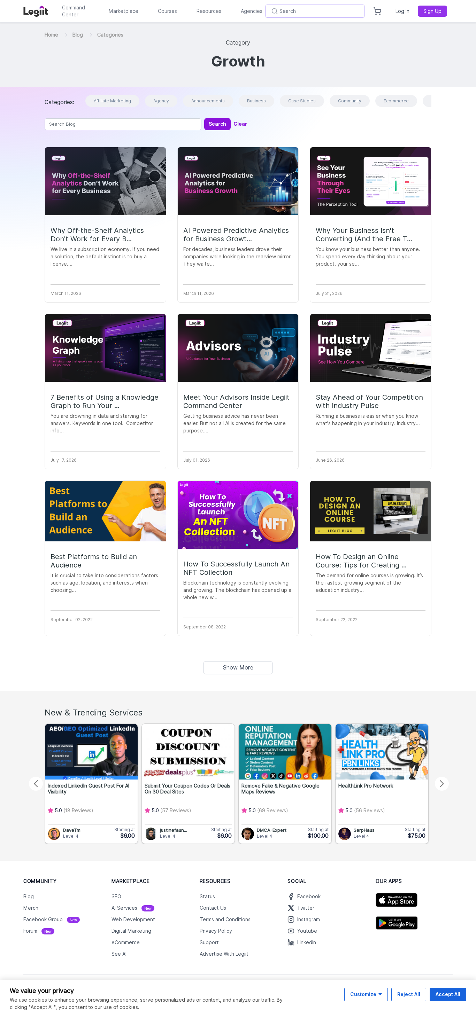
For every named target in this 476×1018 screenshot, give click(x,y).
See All (120, 954)
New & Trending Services (94, 712)
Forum (37, 931)
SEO (116, 896)
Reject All (408, 994)
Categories (110, 35)
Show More (238, 667)
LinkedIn (306, 942)
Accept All (448, 994)
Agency (161, 100)
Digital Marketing (131, 931)
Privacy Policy (216, 931)
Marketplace (123, 11)
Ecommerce (396, 100)
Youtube (307, 931)
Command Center (73, 11)
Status (207, 896)
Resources (209, 11)
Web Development (133, 919)
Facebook (309, 896)
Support (209, 942)
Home (51, 35)
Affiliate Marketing (112, 100)
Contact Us (213, 908)
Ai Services (132, 908)
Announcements (208, 100)
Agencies (251, 11)
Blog (77, 35)
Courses (167, 11)
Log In (402, 11)
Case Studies (302, 100)
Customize (363, 994)
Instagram (308, 919)
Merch (30, 908)
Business (256, 100)
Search (217, 124)
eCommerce (126, 942)
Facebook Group (50, 919)
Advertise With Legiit (224, 954)
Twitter (305, 908)
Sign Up (432, 11)
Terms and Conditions (225, 919)
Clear (240, 124)
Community (349, 100)
